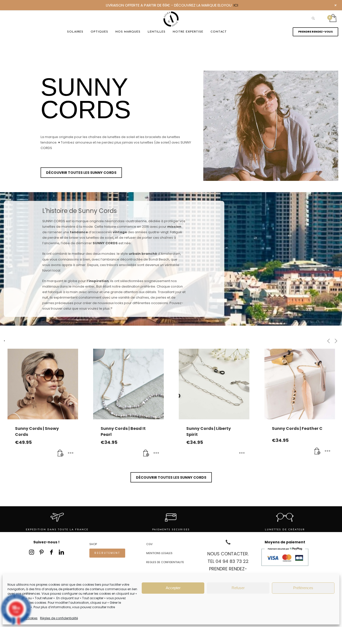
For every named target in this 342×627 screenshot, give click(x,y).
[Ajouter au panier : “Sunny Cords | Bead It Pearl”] (146, 453)
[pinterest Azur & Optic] (42, 552)
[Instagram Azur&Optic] (32, 552)
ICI (236, 5)
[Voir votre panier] (332, 19)
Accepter (173, 588)
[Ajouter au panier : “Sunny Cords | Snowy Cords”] (61, 453)
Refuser (238, 588)
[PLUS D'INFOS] (71, 453)
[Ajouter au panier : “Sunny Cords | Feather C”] (317, 451)
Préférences (303, 588)
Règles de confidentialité (59, 618)
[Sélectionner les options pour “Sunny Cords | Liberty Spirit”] (242, 453)
